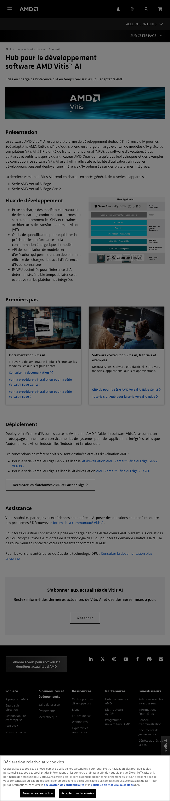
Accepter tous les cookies (77, 793)
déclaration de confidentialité (64, 785)
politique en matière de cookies (112, 785)
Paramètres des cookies (37, 793)
